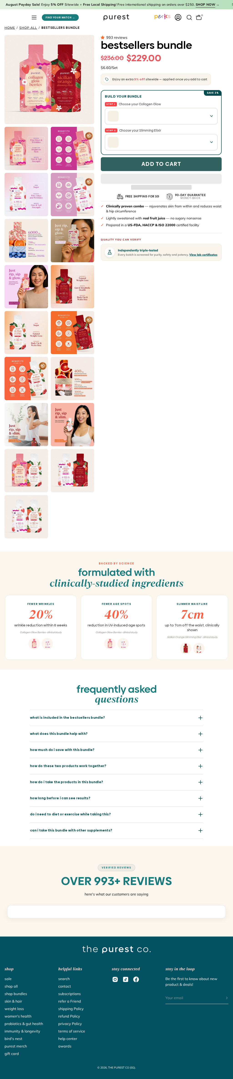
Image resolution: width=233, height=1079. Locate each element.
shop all (11, 986)
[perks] (162, 16)
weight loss (14, 1008)
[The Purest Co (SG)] (116, 17)
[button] (103, 37)
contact (64, 986)
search (64, 978)
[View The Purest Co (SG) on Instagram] (115, 979)
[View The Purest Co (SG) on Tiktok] (125, 979)
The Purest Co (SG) (121, 1067)
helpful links (70, 968)
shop (9, 968)
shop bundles (16, 993)
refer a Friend (69, 1001)
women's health (18, 1016)
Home (10, 28)
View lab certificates (203, 254)
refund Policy (69, 1016)
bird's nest (13, 1038)
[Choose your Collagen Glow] (161, 116)
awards (64, 1046)
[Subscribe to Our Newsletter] (222, 998)
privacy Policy (70, 1023)
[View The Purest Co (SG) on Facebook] (136, 979)
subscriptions (69, 993)
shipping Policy (71, 1008)
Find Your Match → (60, 17)
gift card (12, 1053)
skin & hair (13, 1001)
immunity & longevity (22, 1031)
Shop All (28, 28)
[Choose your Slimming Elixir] (161, 142)
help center (67, 1038)
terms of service (71, 1031)
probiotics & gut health (24, 1023)
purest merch (16, 1046)
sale (8, 978)
